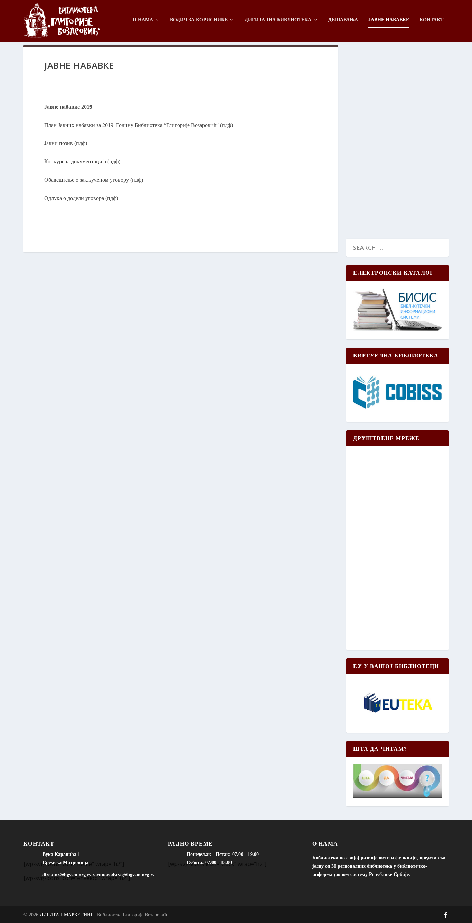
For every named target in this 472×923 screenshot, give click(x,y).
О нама (143, 19)
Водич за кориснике (199, 19)
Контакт (431, 19)
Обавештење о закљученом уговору (86, 180)
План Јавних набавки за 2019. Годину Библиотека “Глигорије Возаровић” (131, 125)
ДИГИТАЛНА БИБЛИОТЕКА (278, 19)
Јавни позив (58, 143)
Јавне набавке (388, 19)
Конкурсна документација (75, 161)
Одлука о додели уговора (74, 198)
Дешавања (343, 19)
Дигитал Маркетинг (66, 914)
